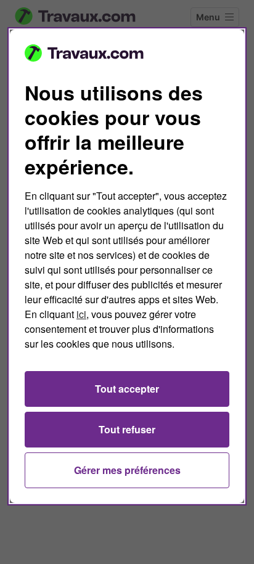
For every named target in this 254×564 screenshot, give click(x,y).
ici (81, 314)
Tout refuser (127, 429)
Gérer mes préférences (127, 470)
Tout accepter (127, 389)
